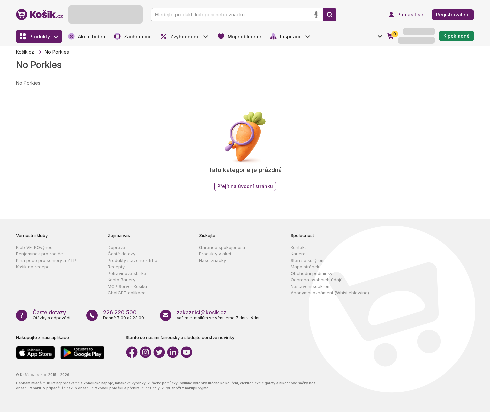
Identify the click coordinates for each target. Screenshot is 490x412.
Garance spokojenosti (222, 247)
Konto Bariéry (121, 279)
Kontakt (298, 247)
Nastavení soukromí (311, 286)
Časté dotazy (121, 253)
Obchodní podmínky (311, 273)
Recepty (116, 266)
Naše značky (212, 260)
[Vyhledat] (329, 14)
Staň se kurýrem (308, 260)
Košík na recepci (33, 266)
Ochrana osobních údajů (317, 279)
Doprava (116, 247)
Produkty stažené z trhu (132, 260)
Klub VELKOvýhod (34, 247)
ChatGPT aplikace (127, 292)
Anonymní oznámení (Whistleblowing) (330, 292)
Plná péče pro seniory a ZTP (46, 260)
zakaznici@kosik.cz (201, 312)
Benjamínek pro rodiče (39, 253)
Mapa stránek (305, 266)
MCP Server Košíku (127, 286)
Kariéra (298, 253)
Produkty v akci (215, 253)
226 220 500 (120, 312)
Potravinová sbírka (127, 273)
